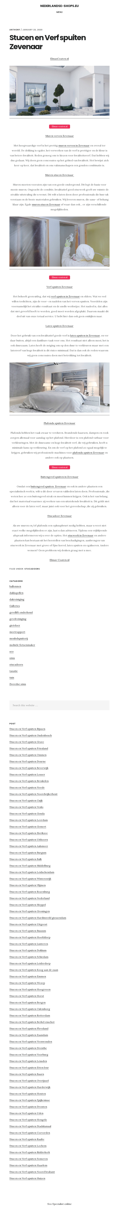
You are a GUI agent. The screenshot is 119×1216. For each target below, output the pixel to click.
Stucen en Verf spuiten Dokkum (27, 950)
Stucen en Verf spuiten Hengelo (28, 1119)
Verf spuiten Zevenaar (59, 286)
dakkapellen (16, 592)
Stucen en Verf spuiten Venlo (26, 807)
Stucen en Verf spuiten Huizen (27, 1178)
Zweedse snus (17, 684)
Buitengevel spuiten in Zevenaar (59, 476)
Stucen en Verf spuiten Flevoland (28, 1028)
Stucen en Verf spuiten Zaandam (28, 1035)
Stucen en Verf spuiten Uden (26, 1113)
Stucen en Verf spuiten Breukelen (29, 780)
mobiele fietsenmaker (22, 644)
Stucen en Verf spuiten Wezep (27, 982)
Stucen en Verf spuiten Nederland (29, 898)
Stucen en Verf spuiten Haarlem (28, 1165)
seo (11, 651)
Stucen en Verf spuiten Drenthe (28, 1048)
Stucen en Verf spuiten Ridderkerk (29, 1152)
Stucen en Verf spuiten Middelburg (30, 865)
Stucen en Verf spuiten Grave (26, 741)
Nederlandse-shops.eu (59, 6)
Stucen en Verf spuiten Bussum (27, 930)
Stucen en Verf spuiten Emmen (27, 976)
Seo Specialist (55, 1203)
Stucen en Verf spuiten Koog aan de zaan (33, 969)
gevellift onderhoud (21, 612)
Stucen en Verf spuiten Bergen (27, 1002)
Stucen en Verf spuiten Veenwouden (30, 1041)
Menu (59, 12)
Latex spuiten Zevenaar (59, 325)
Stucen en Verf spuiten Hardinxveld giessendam (37, 917)
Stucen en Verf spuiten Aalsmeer (28, 846)
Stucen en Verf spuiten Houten (27, 1093)
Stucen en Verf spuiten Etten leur (29, 1067)
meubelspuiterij (18, 638)
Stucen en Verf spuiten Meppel (27, 904)
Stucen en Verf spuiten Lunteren (28, 943)
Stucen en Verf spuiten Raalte (26, 1139)
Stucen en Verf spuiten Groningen (29, 911)
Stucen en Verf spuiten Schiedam (28, 956)
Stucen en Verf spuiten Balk (25, 859)
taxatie (13, 671)
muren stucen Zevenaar (46, 204)
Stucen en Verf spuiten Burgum (27, 852)
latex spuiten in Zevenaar (85, 335)
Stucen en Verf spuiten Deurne (27, 761)
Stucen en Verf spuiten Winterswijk (30, 878)
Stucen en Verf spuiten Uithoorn (28, 839)
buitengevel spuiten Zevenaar (48, 486)
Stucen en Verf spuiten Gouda (27, 813)
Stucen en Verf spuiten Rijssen (27, 728)
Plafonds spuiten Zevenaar (59, 423)
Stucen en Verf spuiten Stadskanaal (30, 1126)
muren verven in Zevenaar (74, 145)
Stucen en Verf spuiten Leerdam (28, 820)
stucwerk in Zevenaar (80, 535)
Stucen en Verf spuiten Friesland (28, 748)
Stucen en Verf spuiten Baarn (26, 1074)
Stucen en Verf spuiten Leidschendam (31, 872)
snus (12, 657)
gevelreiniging (17, 618)
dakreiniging (16, 599)
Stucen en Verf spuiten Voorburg (28, 1054)
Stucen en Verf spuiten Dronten (28, 1106)
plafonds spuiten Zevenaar (88, 452)
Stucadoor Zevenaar (59, 515)
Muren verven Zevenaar (59, 135)
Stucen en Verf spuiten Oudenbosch (30, 735)
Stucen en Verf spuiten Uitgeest (28, 924)
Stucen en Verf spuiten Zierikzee (28, 833)
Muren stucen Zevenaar (59, 175)
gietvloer (14, 625)
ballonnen (15, 586)
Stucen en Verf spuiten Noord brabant (32, 1171)
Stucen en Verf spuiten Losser (27, 774)
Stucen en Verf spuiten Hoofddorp (29, 937)
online (68, 1203)
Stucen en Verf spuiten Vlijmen (27, 885)
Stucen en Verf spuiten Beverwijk (28, 767)
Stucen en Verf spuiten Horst (26, 995)
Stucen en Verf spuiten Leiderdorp (30, 963)
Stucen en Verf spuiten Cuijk (26, 800)
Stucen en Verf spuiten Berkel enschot (32, 1022)
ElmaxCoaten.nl (59, 58)
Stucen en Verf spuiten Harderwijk (29, 1087)
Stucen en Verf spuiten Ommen (27, 754)
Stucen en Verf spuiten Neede (27, 787)
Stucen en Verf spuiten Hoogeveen (30, 989)
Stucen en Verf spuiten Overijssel (29, 1080)
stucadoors (32, 569)
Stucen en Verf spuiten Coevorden (29, 1132)
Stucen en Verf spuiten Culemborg (29, 1008)
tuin (11, 677)
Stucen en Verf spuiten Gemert (27, 826)
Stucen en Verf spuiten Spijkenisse (29, 1100)
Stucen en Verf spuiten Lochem (27, 1145)
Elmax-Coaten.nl (59, 559)
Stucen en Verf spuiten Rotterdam (29, 1015)
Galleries (14, 605)
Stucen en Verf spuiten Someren (28, 1158)
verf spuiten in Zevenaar (65, 296)
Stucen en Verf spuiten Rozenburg (29, 891)
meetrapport (17, 631)
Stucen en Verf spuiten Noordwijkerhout (33, 794)
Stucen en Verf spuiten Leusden (28, 1061)
